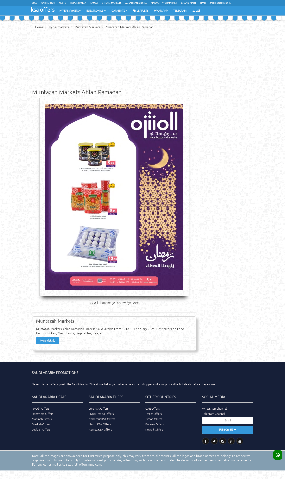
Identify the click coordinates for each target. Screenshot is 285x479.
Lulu (34, 3)
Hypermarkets (69, 10)
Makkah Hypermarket (164, 3)
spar (203, 3)
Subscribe (226, 429)
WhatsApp (161, 10)
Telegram (180, 10)
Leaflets (142, 10)
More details (47, 340)
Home (39, 27)
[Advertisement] (142, 62)
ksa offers (43, 10)
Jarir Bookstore (220, 3)
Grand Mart (188, 3)
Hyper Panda (78, 3)
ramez (94, 3)
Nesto (62, 3)
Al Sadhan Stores (136, 3)
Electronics (95, 10)
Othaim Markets (111, 3)
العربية (196, 10)
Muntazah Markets (87, 27)
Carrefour (48, 3)
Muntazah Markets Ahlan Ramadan (130, 27)
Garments (118, 10)
